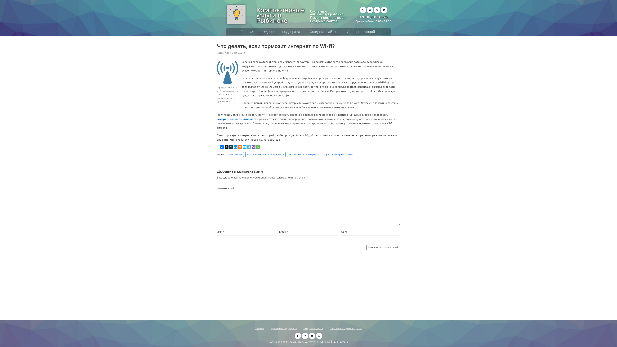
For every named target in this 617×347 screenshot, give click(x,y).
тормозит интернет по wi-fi (338, 154)
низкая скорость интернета (304, 154)
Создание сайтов (324, 32)
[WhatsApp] (258, 147)
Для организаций (361, 32)
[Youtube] (312, 336)
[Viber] (253, 147)
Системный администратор (346, 328)
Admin (228, 53)
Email (283, 231)
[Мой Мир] (235, 147)
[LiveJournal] (231, 147)
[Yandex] (363, 10)
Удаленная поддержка (282, 32)
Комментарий (226, 188)
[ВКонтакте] (222, 147)
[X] (226, 147)
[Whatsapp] (377, 10)
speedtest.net (235, 154)
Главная (247, 32)
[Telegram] (384, 10)
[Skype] (244, 147)
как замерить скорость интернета (265, 154)
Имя (220, 231)
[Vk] (370, 10)
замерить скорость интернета (236, 119)
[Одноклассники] (240, 147)
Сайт (344, 231)
